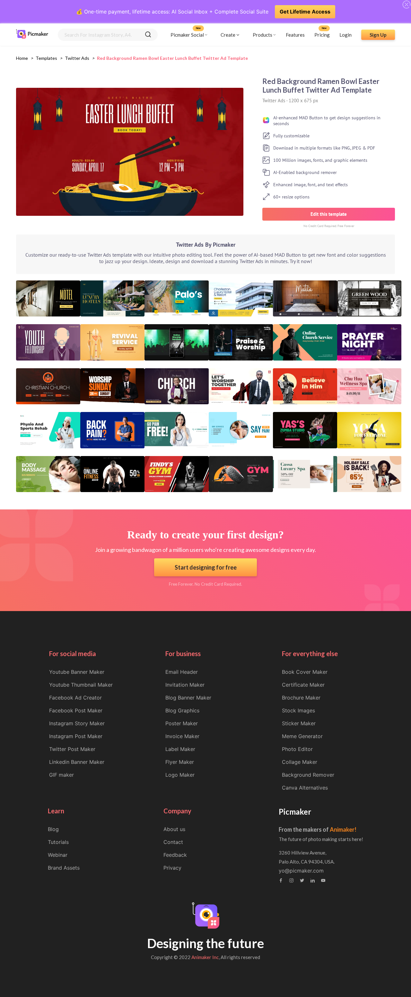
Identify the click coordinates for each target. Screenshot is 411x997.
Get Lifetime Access (305, 11)
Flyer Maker (179, 762)
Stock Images (298, 710)
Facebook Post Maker (75, 710)
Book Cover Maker (305, 672)
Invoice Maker (182, 736)
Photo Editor (297, 749)
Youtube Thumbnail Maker (81, 684)
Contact (173, 842)
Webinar (57, 855)
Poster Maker (181, 723)
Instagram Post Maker (75, 736)
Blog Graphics (182, 710)
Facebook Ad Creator (75, 697)
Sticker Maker (299, 723)
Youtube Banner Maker (76, 672)
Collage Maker (299, 762)
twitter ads (77, 58)
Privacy (172, 867)
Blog (53, 829)
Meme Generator (302, 736)
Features (295, 34)
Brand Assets (64, 867)
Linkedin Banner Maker (76, 762)
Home (22, 58)
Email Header (181, 672)
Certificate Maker (303, 684)
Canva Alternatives (305, 787)
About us (174, 829)
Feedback (175, 855)
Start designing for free (206, 567)
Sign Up (378, 34)
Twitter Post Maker (72, 749)
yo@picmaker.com (301, 870)
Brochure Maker (301, 697)
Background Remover (308, 775)
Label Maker (180, 749)
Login (345, 34)
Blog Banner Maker (188, 697)
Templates (46, 58)
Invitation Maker (185, 684)
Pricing (322, 34)
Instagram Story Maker (77, 723)
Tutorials (58, 842)
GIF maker (61, 775)
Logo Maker (180, 775)
